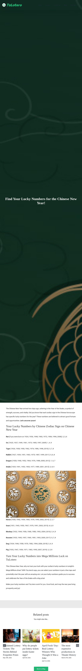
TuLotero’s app (31, 570)
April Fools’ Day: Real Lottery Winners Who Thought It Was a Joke (50, 651)
